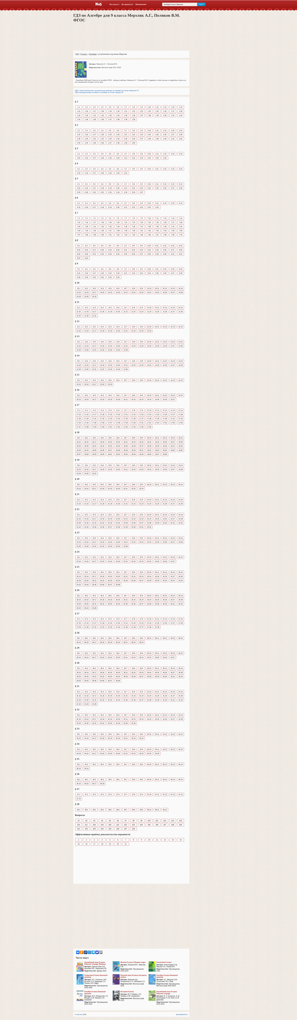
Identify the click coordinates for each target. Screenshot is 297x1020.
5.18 (102, 188)
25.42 (181, 580)
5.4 (102, 184)
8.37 (141, 254)
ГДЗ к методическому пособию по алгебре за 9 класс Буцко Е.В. (99, 92)
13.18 (102, 346)
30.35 (126, 676)
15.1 (78, 380)
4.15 (78, 173)
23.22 (133, 542)
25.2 (86, 572)
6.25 (157, 207)
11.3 (94, 307)
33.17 (94, 738)
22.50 (133, 527)
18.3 (94, 438)
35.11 (157, 764)
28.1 (78, 638)
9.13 (172, 269)
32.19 (110, 719)
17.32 (102, 418)
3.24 (149, 158)
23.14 (181, 538)
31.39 (157, 700)
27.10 (149, 619)
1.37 (141, 115)
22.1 (78, 515)
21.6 (117, 499)
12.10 (149, 327)
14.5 (110, 361)
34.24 (149, 753)
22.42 (181, 523)
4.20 (117, 173)
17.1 (78, 410)
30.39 (157, 676)
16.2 (86, 395)
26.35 (126, 604)
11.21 (126, 312)
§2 (86, 820)
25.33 (110, 580)
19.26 (165, 469)
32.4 (102, 715)
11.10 (149, 307)
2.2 (86, 130)
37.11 (157, 794)
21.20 (118, 504)
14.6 (117, 361)
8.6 (118, 246)
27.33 (110, 627)
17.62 (118, 427)
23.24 (149, 542)
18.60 (102, 454)
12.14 (181, 327)
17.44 (86, 423)
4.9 (141, 169)
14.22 (133, 365)
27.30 (86, 627)
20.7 (125, 484)
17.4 (102, 410)
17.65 (141, 427)
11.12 (165, 307)
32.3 (94, 715)
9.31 (94, 277)
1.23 (141, 111)
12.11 (157, 327)
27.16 (86, 623)
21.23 (141, 504)
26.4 (102, 596)
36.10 (149, 779)
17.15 (79, 414)
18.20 (118, 442)
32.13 (173, 715)
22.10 (149, 515)
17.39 (157, 418)
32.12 (165, 715)
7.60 (102, 235)
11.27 (173, 312)
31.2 (86, 692)
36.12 (165, 779)
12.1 (78, 327)
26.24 (149, 600)
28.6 (117, 638)
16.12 (165, 395)
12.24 (149, 331)
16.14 (181, 395)
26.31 (94, 604)
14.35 (126, 369)
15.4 (102, 380)
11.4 (102, 307)
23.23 (141, 542)
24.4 (102, 557)
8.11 (157, 246)
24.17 (94, 561)
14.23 (141, 365)
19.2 (86, 465)
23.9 (141, 538)
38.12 (165, 810)
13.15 (79, 346)
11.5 (110, 307)
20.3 (94, 484)
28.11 (157, 638)
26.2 (86, 596)
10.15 (79, 292)
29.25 (157, 657)
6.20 (117, 207)
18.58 (86, 454)
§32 (86, 829)
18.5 (110, 438)
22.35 (126, 523)
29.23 (141, 657)
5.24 (149, 188)
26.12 (165, 596)
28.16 (86, 642)
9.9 (141, 269)
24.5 (110, 557)
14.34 (118, 369)
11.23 (141, 312)
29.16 (86, 657)
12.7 (125, 327)
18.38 (149, 446)
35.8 (133, 764)
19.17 (94, 469)
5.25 (157, 188)
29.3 (94, 653)
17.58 (86, 427)
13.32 (102, 350)
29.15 (79, 657)
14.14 (181, 361)
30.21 (126, 672)
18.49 (126, 450)
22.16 (86, 519)
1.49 (125, 119)
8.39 (157, 254)
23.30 (86, 546)
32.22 (133, 719)
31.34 (118, 700)
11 (157, 840)
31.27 (173, 696)
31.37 (141, 700)
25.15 (79, 576)
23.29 (79, 546)
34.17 (94, 753)
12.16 (86, 331)
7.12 (164, 218)
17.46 (102, 423)
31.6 (117, 692)
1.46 (102, 119)
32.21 (126, 719)
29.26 (165, 657)
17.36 (133, 418)
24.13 (173, 557)
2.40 (164, 139)
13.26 (165, 346)
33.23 (141, 738)
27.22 (133, 623)
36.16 (86, 784)
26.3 (94, 596)
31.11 (157, 692)
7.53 (157, 231)
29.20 (118, 657)
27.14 (181, 619)
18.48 (118, 450)
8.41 (172, 254)
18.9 (141, 438)
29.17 (94, 657)
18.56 (181, 450)
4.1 (78, 169)
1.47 (110, 119)
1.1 (78, 107)
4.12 (164, 169)
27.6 (117, 619)
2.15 (78, 134)
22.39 (157, 523)
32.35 (126, 723)
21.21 (126, 504)
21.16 (86, 504)
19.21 (126, 469)
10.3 (94, 288)
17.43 (79, 423)
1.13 (172, 107)
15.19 (110, 384)
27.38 (149, 627)
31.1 (78, 692)
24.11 (157, 557)
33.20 (118, 738)
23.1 (78, 538)
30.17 (94, 672)
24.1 (78, 557)
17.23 (141, 414)
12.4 (102, 327)
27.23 (141, 623)
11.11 (157, 307)
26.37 (141, 604)
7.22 (133, 222)
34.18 (102, 753)
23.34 (118, 546)
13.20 (118, 346)
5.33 (110, 192)
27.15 (79, 623)
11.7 (125, 307)
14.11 (157, 361)
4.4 (102, 169)
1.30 (86, 115)
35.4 (102, 764)
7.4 (102, 218)
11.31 (94, 316)
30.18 (102, 672)
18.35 (126, 446)
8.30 (86, 254)
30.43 (79, 681)
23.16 (86, 542)
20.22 (133, 488)
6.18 (102, 207)
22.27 (173, 519)
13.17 (94, 346)
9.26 (164, 273)
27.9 (141, 619)
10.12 (165, 288)
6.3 (94, 203)
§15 (180, 820)
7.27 (172, 222)
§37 (125, 829)
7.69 (172, 235)
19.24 (149, 469)
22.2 (86, 515)
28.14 (181, 638)
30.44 (86, 681)
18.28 (181, 442)
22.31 (94, 523)
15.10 (149, 380)
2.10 (149, 130)
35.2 (86, 764)
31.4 (102, 692)
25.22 (133, 576)
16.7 (125, 395)
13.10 (149, 342)
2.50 (133, 143)
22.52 (149, 527)
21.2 (86, 499)
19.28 (181, 469)
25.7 (125, 572)
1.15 (78, 111)
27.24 (149, 623)
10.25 (157, 292)
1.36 (133, 115)
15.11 (157, 380)
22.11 (157, 515)
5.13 (172, 184)
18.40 (165, 446)
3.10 (149, 154)
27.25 (157, 623)
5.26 (164, 188)
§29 (180, 825)
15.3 (94, 380)
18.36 (133, 446)
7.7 (125, 218)
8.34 (117, 254)
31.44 (86, 704)
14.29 (79, 369)
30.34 (118, 676)
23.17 (94, 542)
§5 (110, 820)
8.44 (86, 258)
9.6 (118, 269)
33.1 (78, 734)
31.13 (173, 692)
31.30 (86, 700)
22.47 (110, 527)
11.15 (79, 312)
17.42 (181, 418)
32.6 (117, 715)
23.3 (94, 538)
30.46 (102, 681)
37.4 (102, 794)
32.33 (110, 723)
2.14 (180, 130)
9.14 (180, 269)
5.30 (86, 192)
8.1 (78, 246)
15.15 (79, 384)
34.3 (94, 749)
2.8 (133, 130)
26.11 (157, 596)
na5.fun (79, 1014)
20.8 (133, 484)
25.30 (86, 580)
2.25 (157, 134)
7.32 (102, 226)
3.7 (125, 154)
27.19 (110, 623)
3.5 (110, 154)
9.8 (133, 269)
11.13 (173, 307)
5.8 (133, 184)
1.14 (180, 107)
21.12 (165, 499)
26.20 (118, 600)
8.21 (125, 250)
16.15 (79, 399)
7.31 (94, 226)
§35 (110, 829)
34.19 (110, 753)
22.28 (181, 519)
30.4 (102, 668)
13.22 (133, 346)
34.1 (78, 749)
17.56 (181, 423)
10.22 (133, 292)
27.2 (86, 619)
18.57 (79, 454)
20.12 (165, 484)
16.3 (94, 395)
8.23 (141, 250)
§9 (141, 820)
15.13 (173, 380)
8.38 (149, 254)
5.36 (133, 192)
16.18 (102, 399)
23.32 (102, 546)
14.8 (133, 361)
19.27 (173, 469)
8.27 (172, 250)
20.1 (78, 484)
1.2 (86, 107)
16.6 (117, 395)
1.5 (110, 107)
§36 (117, 829)
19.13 (173, 465)
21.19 (110, 504)
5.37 (141, 192)
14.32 (102, 369)
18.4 (102, 438)
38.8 (133, 810)
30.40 (165, 676)
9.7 (125, 269)
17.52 (149, 423)
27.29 (79, 627)
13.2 (86, 342)
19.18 (102, 469)
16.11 (157, 395)
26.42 (181, 604)
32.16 (86, 719)
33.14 (181, 734)
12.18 (102, 331)
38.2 (86, 810)
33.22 (133, 738)
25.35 (126, 580)
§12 (164, 820)
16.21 (126, 399)
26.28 (181, 600)
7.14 (180, 218)
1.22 (133, 111)
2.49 (125, 143)
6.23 (141, 207)
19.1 (78, 465)
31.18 (102, 696)
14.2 (86, 361)
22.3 (94, 515)
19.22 (133, 469)
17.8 (133, 410)
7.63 (125, 235)
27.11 (157, 619)
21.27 (173, 504)
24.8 (133, 557)
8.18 (102, 250)
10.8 (133, 288)
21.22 (133, 504)
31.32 (102, 700)
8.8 (133, 246)
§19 (102, 825)
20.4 (102, 484)
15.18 (102, 384)
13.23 (141, 346)
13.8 (133, 342)
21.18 (102, 504)
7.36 (133, 226)
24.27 (173, 561)
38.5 (110, 810)
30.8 (133, 668)
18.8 (133, 438)
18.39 (157, 446)
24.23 (141, 561)
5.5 (110, 184)
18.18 (102, 442)
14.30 (86, 369)
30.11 (157, 668)
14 (181, 840)
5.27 (172, 188)
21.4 (102, 499)
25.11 (157, 572)
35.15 (79, 768)
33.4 (102, 734)
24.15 (79, 561)
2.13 (172, 130)
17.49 (126, 423)
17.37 (141, 418)
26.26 (165, 600)
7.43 (78, 231)
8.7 (125, 246)
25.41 (173, 580)
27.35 (126, 627)
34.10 (149, 749)
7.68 (164, 235)
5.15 (78, 188)
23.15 (79, 542)
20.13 (173, 484)
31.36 (133, 700)
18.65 (141, 454)
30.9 (141, 668)
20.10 (149, 484)
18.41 (173, 446)
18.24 (149, 442)
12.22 (133, 331)
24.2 (86, 557)
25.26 (165, 576)
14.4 (102, 361)
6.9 (141, 203)
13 (173, 840)
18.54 (165, 450)
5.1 (78, 184)
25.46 (102, 585)
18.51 (141, 450)
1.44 (86, 119)
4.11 (157, 169)
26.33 (110, 604)
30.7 (125, 668)
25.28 (181, 576)
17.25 (157, 414)
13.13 (173, 342)
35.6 (117, 764)
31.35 (126, 700)
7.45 (94, 231)
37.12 (165, 794)
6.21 (125, 207)
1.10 (149, 107)
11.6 (117, 307)
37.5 (110, 794)
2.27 (172, 134)
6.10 (149, 203)
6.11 (157, 203)
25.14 (181, 572)
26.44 (86, 608)
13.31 (94, 350)
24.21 (126, 561)
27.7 (125, 619)
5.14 (180, 184)
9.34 (117, 277)
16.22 (133, 399)
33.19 (110, 738)
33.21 (126, 738)
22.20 (118, 519)
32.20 (118, 719)
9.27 (172, 273)
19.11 (157, 465)
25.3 (94, 572)
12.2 (86, 327)
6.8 (133, 203)
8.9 (141, 246)
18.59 (94, 454)
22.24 (149, 519)
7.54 (164, 231)
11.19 (110, 312)
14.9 (141, 361)
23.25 (157, 542)
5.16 (86, 188)
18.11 (157, 438)
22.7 (125, 515)
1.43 (78, 119)
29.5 (110, 653)
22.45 (94, 527)
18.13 (173, 438)
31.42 (181, 700)
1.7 (125, 107)
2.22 (133, 134)
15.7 (125, 380)
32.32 (102, 723)
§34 (102, 829)
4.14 (180, 169)
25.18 (102, 576)
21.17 (94, 504)
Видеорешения (141, 4)
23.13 (173, 538)
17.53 (157, 423)
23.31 (94, 546)
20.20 (118, 488)
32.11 (157, 715)
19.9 (141, 465)
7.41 (172, 226)
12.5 (110, 327)
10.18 (102, 292)
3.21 (125, 158)
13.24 (149, 346)
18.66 (149, 454)
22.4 (102, 515)
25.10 (149, 572)
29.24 (149, 657)
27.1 (78, 619)
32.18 (102, 719)
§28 (172, 825)
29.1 (78, 653)
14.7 (125, 361)
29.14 (181, 653)
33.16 (86, 738)
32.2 (86, 715)
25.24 (149, 576)
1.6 (118, 107)
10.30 (86, 296)
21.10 (149, 499)
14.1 (78, 361)
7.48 (117, 231)
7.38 (149, 226)
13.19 (110, 346)
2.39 (157, 139)
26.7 (125, 596)
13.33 (110, 350)
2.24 (149, 134)
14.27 (173, 365)
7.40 (164, 226)
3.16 (86, 158)
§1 (79, 820)
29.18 (102, 657)
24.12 (165, 557)
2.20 (117, 134)
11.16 (86, 312)
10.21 (126, 292)
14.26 (165, 365)
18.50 (133, 450)
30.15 (79, 672)
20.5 (110, 484)
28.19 (110, 642)
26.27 (173, 600)
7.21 (125, 222)
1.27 (172, 111)
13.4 (102, 342)
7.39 (157, 226)
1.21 (125, 111)
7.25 (157, 222)
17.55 (173, 423)
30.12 (165, 668)
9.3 (94, 269)
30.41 (173, 676)
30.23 (141, 672)
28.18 (102, 642)
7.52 (149, 231)
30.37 (141, 676)
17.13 (173, 410)
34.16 (86, 753)
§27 (164, 825)
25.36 (133, 580)
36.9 (141, 779)
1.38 (149, 115)
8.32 (102, 254)
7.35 (125, 226)
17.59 (94, 427)
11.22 (133, 312)
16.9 (141, 395)
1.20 (117, 111)
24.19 (110, 561)
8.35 (125, 254)
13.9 (141, 342)
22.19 (110, 519)
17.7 (125, 410)
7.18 (102, 222)
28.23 (141, 642)
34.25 (157, 753)
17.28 (181, 414)
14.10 (149, 361)
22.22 (133, 519)
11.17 (94, 312)
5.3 (94, 184)
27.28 (181, 623)
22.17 (94, 519)
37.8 (133, 794)
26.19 (110, 600)
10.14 (181, 288)
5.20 (117, 188)
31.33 (110, 700)
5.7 (125, 184)
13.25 (157, 346)
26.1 (78, 596)
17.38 (149, 418)
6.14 (180, 203)
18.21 (126, 442)
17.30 (86, 418)
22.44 (86, 527)
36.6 (117, 779)
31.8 (133, 692)
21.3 (94, 499)
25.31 (94, 580)
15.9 (141, 380)
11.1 (78, 307)
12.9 (141, 327)
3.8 (133, 154)
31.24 (149, 696)
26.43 (79, 608)
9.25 (157, 273)
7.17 (94, 222)
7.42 (180, 226)
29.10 (149, 653)
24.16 (86, 561)
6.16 (86, 207)
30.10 (149, 668)
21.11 (157, 499)
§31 (78, 829)
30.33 (110, 676)
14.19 (110, 365)
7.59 (94, 235)
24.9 (141, 557)
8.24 (149, 250)
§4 (102, 820)
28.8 (133, 638)
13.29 (79, 350)
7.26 (164, 222)
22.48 (118, 527)
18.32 (102, 446)
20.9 (141, 484)
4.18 (102, 173)
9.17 (94, 273)
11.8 (133, 307)
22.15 (79, 519)
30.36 (133, 676)
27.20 (118, 623)
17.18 (102, 414)
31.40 (165, 700)
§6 (118, 820)
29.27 (173, 657)
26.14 (181, 596)
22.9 (141, 515)
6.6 (118, 203)
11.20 (118, 312)
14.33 (110, 369)
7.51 (141, 231)
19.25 (157, 469)
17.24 (149, 414)
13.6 (117, 342)
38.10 (149, 810)
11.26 (165, 312)
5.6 (118, 184)
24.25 (157, 561)
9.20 (117, 273)
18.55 (173, 450)
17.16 (86, 414)
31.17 (94, 696)
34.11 (157, 749)
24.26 (165, 561)
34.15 (79, 753)
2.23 (141, 134)
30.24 (149, 672)
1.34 (117, 115)
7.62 (117, 235)
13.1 (78, 342)
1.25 (157, 111)
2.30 (86, 139)
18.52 (149, 450)
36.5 (110, 779)
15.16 (86, 384)
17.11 (157, 410)
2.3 (94, 130)
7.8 (133, 218)
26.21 (126, 600)
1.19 (110, 111)
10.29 (79, 296)
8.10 (149, 246)
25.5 (110, 572)
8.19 (110, 250)
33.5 (110, 734)
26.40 (165, 604)
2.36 (133, 139)
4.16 (86, 173)
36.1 (78, 779)
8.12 (164, 246)
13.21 (126, 346)
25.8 (133, 572)
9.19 (110, 273)
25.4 (102, 572)
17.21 (126, 414)
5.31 (94, 192)
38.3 (94, 810)
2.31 (94, 139)
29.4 (102, 653)
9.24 (149, 273)
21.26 (165, 504)
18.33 (110, 446)
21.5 (110, 499)
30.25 (157, 672)
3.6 (118, 154)
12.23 (141, 331)
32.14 (181, 715)
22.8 (133, 515)
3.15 (78, 158)
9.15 (78, 273)
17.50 (133, 423)
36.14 (181, 779)
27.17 (94, 623)
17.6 (117, 410)
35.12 (165, 764)
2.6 (118, 130)
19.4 (102, 465)
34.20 (118, 753)
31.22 (133, 696)
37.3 (94, 794)
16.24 (149, 399)
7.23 (141, 222)
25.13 (173, 572)
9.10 (149, 269)
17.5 (110, 410)
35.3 (94, 764)
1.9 (141, 107)
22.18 (102, 519)
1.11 (157, 107)
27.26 (165, 623)
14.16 (86, 365)
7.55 (172, 231)
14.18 (102, 365)
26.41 (173, 604)
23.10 (149, 538)
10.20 (118, 292)
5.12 (164, 184)
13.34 (118, 350)
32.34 (118, 723)
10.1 (78, 288)
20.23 (141, 488)
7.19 (110, 222)
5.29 (78, 192)
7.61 (110, 235)
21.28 (181, 504)
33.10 (149, 734)
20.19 (110, 488)
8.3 (94, 246)
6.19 (110, 207)
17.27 (173, 414)
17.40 (165, 418)
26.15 (79, 600)
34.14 (181, 749)
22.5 (110, 515)
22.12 (165, 515)
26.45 (94, 608)
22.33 (110, 523)
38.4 (102, 810)
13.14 (181, 342)
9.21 (125, 273)
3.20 (117, 158)
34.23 (141, 753)
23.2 (86, 538)
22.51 (141, 527)
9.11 (157, 269)
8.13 (172, 246)
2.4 (102, 130)
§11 (157, 820)
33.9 (141, 734)
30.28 (181, 672)
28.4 (102, 638)
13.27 (173, 346)
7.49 (125, 231)
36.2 (86, 779)
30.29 (79, 676)
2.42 (180, 139)
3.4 (102, 154)
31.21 (126, 696)
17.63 (126, 427)
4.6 (118, 169)
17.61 (110, 427)
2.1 (78, 130)
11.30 (86, 316)
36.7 (125, 779)
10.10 (149, 288)
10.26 (165, 292)
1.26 (164, 111)
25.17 (94, 576)
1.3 (94, 107)
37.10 (149, 794)
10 (149, 840)
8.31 (94, 254)
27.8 (133, 619)
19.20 (118, 469)
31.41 (173, 700)
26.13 (173, 596)
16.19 (110, 399)
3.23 (141, 158)
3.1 (78, 154)
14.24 (149, 365)
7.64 (133, 235)
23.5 (110, 538)
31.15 (79, 696)
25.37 (141, 580)
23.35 (126, 546)
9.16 (86, 273)
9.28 (180, 273)
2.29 (78, 139)
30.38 (149, 676)
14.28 (181, 365)
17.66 (149, 427)
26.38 (149, 604)
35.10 (149, 764)
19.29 (79, 473)
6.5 (110, 203)
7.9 (141, 218)
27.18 (102, 623)
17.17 (94, 414)
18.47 (110, 450)
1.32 (102, 115)
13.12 (165, 342)
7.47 (110, 231)
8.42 (180, 254)
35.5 (110, 764)
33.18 (102, 738)
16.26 (165, 399)
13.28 (181, 346)
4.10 (149, 169)
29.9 (141, 653)
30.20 (118, 672)
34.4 (102, 749)
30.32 (102, 676)
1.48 (117, 119)
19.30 (86, 473)
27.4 (102, 619)
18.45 (94, 450)
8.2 (86, 246)
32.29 (79, 723)
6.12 (164, 203)
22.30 (86, 523)
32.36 (133, 723)
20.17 (94, 488)
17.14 (181, 410)
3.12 (164, 154)
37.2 (86, 794)
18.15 (79, 442)
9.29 (78, 277)
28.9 (141, 638)
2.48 (117, 143)
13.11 (157, 342)
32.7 (125, 715)
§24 (141, 825)
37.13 (173, 794)
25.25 (157, 576)
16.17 (94, 399)
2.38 (149, 139)
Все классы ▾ (114, 4)
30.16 (86, 672)
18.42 (181, 446)
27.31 (94, 627)
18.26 (165, 442)
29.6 (117, 653)
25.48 (118, 585)
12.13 (173, 327)
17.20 (118, 414)
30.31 (94, 676)
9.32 (102, 277)
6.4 (102, 203)
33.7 (125, 734)
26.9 (141, 596)
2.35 (125, 139)
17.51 (141, 423)
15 (79, 844)
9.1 (78, 269)
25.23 (141, 576)
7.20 (117, 222)
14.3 (94, 361)
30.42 (181, 676)
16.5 (110, 395)
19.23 (141, 469)
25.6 (117, 572)
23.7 (125, 538)
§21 (117, 825)
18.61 (110, 454)
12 (165, 840)
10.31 (94, 296)
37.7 (125, 794)
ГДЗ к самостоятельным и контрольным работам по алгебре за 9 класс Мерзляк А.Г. (107, 90)
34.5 (110, 749)
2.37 (141, 139)
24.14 (181, 557)
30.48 (118, 681)
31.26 (165, 696)
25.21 (126, 576)
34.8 (133, 749)
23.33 (110, 546)
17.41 (173, 418)
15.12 (165, 380)
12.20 (118, 331)
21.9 (141, 499)
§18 (94, 825)
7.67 (157, 235)
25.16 (86, 576)
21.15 (79, 504)
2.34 (117, 139)
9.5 (110, 269)
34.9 (141, 749)
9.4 (102, 269)
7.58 (86, 235)
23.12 (165, 538)
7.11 (157, 218)
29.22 (133, 657)
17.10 (149, 410)
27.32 (102, 627)
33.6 (117, 734)
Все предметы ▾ (127, 4)
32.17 (94, 719)
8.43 (78, 258)
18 (102, 844)
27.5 (110, 619)
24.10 (149, 557)
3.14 (180, 154)
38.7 (125, 810)
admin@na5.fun (182, 1014)
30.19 (110, 672)
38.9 (141, 810)
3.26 (164, 158)
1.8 (133, 107)
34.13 (173, 749)
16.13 (173, 395)
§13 (172, 820)
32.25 (157, 719)
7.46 (102, 231)
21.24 (149, 504)
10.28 (181, 292)
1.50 (133, 119)
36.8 (133, 779)
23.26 (165, 542)
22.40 (165, 523)
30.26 (165, 672)
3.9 (141, 154)
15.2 (86, 380)
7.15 (78, 222)
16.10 (149, 395)
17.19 (110, 414)
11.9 (141, 307)
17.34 (118, 418)
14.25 (157, 365)
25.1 (78, 572)
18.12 (165, 438)
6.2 (86, 203)
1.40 (164, 115)
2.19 (110, 134)
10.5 (110, 288)
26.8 (133, 596)
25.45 (94, 585)
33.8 (133, 734)
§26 (157, 825)
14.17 (94, 365)
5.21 (125, 188)
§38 (133, 829)
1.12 (164, 107)
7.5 (110, 218)
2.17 (94, 134)
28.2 (86, 638)
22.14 (181, 515)
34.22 (133, 753)
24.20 (118, 561)
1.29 (78, 115)
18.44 (86, 450)
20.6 (117, 484)
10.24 (149, 292)
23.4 (102, 538)
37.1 (78, 794)
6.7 (125, 203)
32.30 (86, 723)
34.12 (165, 749)
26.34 (118, 604)
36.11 (157, 779)
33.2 (86, 734)
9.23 (141, 273)
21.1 (78, 499)
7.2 (86, 218)
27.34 (118, 627)
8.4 (102, 246)
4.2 (86, 169)
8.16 (86, 250)
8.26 (164, 250)
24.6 (117, 557)
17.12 (165, 410)
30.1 (78, 668)
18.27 (173, 442)
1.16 (86, 111)
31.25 (157, 696)
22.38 (149, 523)
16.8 (133, 395)
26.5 (110, 596)
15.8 (133, 380)
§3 (94, 820)
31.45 (94, 704)
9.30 (86, 277)
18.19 (110, 442)
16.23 (141, 399)
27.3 (94, 619)
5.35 (125, 192)
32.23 (141, 719)
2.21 (125, 134)
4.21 (125, 173)
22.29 (79, 523)
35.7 (125, 764)
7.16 (86, 222)
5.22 (133, 188)
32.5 (110, 715)
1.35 (125, 115)
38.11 (157, 810)
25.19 (110, 576)
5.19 (110, 188)
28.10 (149, 638)
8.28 (180, 250)
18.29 (79, 446)
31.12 (165, 692)
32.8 (133, 715)
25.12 (165, 572)
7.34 (117, 226)
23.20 (118, 542)
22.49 (126, 527)
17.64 (133, 427)
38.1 (78, 810)
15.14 (181, 380)
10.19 (110, 292)
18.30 (86, 446)
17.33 (110, 418)
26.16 (86, 600)
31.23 (141, 696)
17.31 (94, 418)
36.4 (102, 779)
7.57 (78, 235)
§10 (149, 820)
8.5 (110, 246)
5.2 (86, 184)
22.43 (79, 527)
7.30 (86, 226)
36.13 (173, 779)
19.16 (86, 469)
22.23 (141, 519)
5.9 (141, 184)
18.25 (157, 442)
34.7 (125, 749)
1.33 (110, 115)
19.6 (117, 465)
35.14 (181, 764)
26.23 (141, 600)
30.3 (94, 668)
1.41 (172, 115)
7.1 (78, 218)
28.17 (94, 642)
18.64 (133, 454)
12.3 (94, 327)
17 (94, 844)
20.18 (102, 488)
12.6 (117, 327)
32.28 (181, 719)
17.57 (79, 427)
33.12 (165, 734)
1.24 (149, 111)
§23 (133, 825)
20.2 (86, 484)
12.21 (126, 331)
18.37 (141, 446)
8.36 (133, 254)
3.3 (94, 154)
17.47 (110, 423)
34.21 (126, 753)
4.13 (172, 169)
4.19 (110, 173)
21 (126, 844)
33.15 (79, 738)
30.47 (110, 681)
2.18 (102, 134)
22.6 (117, 515)
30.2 (86, 668)
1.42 (180, 115)
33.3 (94, 734)
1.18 (102, 111)
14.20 (118, 365)
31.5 (110, 692)
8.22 (133, 250)
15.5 (110, 380)
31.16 (86, 696)
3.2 (86, 154)
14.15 (79, 365)
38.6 (117, 810)
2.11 (157, 130)
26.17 (94, 600)
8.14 (180, 246)
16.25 (157, 399)
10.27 (173, 292)
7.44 (86, 231)
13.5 (110, 342)
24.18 (102, 561)
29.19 (110, 657)
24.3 (94, 557)
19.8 (133, 465)
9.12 (164, 269)
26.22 (133, 600)
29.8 (133, 653)
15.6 (117, 380)
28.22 (133, 642)
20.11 (157, 484)
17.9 (141, 410)
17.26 (165, 414)
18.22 (133, 442)
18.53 (157, 450)
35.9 (141, 764)
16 (86, 844)
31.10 (149, 692)
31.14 (181, 692)
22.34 (118, 523)
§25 (149, 825)
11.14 (181, 307)
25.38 (149, 580)
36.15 (79, 784)
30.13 (173, 668)
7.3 (94, 218)
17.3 (94, 410)
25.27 (173, 576)
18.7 (125, 438)
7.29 (78, 226)
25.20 (118, 576)
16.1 (78, 395)
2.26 (164, 134)
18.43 (79, 450)
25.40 (165, 580)
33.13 (173, 734)
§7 (126, 820)
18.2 (86, 438)
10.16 (86, 292)
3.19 (110, 158)
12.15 (79, 331)
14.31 (94, 369)
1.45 (94, 119)
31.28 (181, 696)
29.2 (86, 653)
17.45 (94, 423)
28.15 (79, 642)
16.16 (86, 399)
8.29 (78, 254)
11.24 (149, 312)
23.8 (133, 538)
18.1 (78, 438)
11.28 (181, 312)
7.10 (149, 218)
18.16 (86, 442)
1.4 (102, 107)
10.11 (157, 288)
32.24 (149, 719)
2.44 (86, 143)
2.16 (86, 134)
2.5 (110, 130)
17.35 (126, 418)
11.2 (86, 307)
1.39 (157, 115)
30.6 (117, 668)
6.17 (94, 207)
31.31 (94, 700)
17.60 (102, 427)
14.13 (173, 361)
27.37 (141, 627)
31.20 (118, 696)
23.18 (102, 542)
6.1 (78, 203)
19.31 (94, 473)
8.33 (110, 254)
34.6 (117, 749)
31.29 (79, 700)
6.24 (149, 207)
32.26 (165, 719)
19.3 (94, 465)
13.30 (86, 350)
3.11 (157, 154)
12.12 (165, 327)
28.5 (110, 638)
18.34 (118, 446)
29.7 (125, 653)
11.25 (157, 312)
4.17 (94, 173)
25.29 (79, 580)
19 (110, 844)
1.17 (94, 111)
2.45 (94, 143)
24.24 (149, 561)
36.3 (94, 779)
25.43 (79, 585)
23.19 (110, 542)
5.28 (180, 188)
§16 (78, 825)
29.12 (165, 653)
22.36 (133, 523)
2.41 (172, 139)
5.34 (117, 192)
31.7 (125, 692)
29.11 (157, 653)
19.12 (165, 465)
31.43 (79, 704)
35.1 (78, 764)
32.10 (149, 715)
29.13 (173, 653)
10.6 (117, 288)
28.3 (94, 638)
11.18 (102, 312)
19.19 (110, 469)
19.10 (149, 465)
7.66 (149, 235)
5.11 (157, 184)
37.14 (181, 794)
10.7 (125, 288)
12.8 (133, 327)
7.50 (133, 231)
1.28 (180, 111)
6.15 (78, 207)
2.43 (78, 143)
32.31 (94, 723)
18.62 (118, 454)
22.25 (157, 519)
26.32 (102, 604)
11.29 (79, 316)
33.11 (157, 734)
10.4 (102, 288)
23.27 (173, 542)
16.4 (102, 395)
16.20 (118, 399)
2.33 (110, 139)
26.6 (117, 596)
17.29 (79, 418)
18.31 (94, 446)
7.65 (141, 235)
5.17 (94, 188)
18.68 (165, 454)
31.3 (94, 692)
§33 (94, 829)
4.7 (125, 169)
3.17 (94, 158)
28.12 (165, 638)
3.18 (102, 158)
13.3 (94, 342)
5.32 (102, 192)
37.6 (117, 794)
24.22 (133, 561)
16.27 (173, 399)
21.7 (125, 499)
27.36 (133, 627)
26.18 (102, 600)
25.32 (102, 580)
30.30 (86, 676)
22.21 (126, 519)
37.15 (79, 799)
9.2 (86, 269)
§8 (133, 820)
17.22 (133, 414)
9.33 (110, 277)
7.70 (180, 235)
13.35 (126, 350)
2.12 (164, 130)
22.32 (102, 523)
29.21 (126, 657)
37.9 (141, 794)
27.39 (157, 627)
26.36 (133, 604)
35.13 (173, 764)
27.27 (173, 623)
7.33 (110, 226)
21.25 (157, 504)
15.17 (94, 384)
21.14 (181, 499)
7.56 (180, 231)
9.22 (133, 273)
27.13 (173, 619)
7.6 (118, 218)
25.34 (118, 580)
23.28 (181, 542)
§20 (110, 825)
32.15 (79, 719)
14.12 (165, 361)
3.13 (172, 154)
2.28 (180, 134)
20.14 (181, 484)
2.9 (141, 130)
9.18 (102, 273)
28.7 (125, 638)
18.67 (157, 454)
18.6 (117, 438)
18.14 (181, 438)
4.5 (110, 169)
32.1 (78, 715)
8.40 (164, 254)
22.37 (141, 523)
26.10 (149, 596)
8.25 (157, 250)
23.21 (126, 542)
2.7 (125, 130)
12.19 (110, 331)
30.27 (173, 672)
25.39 (157, 580)
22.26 (165, 519)
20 (118, 844)
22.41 (173, 523)
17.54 (165, 423)
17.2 (86, 410)
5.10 (149, 184)
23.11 (157, 538)
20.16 (86, 488)
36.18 (102, 784)
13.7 (125, 342)
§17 (86, 825)
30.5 (110, 668)
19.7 (125, 465)
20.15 (79, 488)
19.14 (181, 465)
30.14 (181, 668)
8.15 (78, 250)
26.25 (157, 600)
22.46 (102, 527)
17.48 (118, 423)
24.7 (125, 557)
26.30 (86, 604)
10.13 (173, 288)
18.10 (149, 438)
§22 (125, 825)
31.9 (141, 692)
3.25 (157, 158)
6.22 (133, 207)
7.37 (141, 226)
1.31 (94, 115)
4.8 (133, 169)
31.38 (149, 700)
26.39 (157, 604)
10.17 (94, 292)
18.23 (141, 442)
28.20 (118, 642)
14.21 (126, 365)
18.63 (126, 454)
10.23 (141, 292)
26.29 (79, 604)
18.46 (102, 450)
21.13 (173, 499)
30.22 (133, 672)
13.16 (86, 346)
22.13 (173, 515)
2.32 (102, 139)
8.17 (94, 250)
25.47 (110, 585)
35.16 (86, 768)
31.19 (110, 696)
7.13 (172, 218)
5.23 (141, 188)
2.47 (110, 143)
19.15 (79, 469)
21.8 (133, 499)
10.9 (141, 288)
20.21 (126, 488)
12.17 (94, 331)
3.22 (133, 158)
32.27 (173, 719)
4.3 (94, 169)
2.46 (102, 143)
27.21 (126, 623)
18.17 (94, 442)
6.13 (172, 203)
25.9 (141, 572)
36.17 (94, 784)
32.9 (141, 715)
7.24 (149, 222)
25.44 (86, 585)
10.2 (86, 288)
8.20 (117, 250)
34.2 (86, 749)
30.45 (94, 681)
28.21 (126, 642)
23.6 (117, 538)
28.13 (173, 638)
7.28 (180, 222)
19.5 (110, 465)
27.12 (165, 619)
